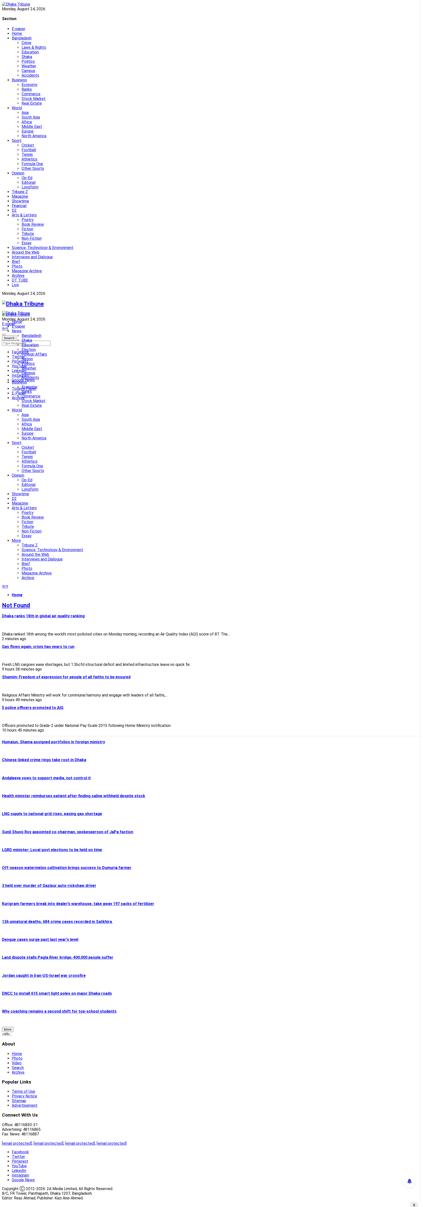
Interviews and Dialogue (32, 257)
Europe (28, 131)
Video (17, 1063)
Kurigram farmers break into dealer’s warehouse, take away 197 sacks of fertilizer (78, 903)
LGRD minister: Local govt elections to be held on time (52, 849)
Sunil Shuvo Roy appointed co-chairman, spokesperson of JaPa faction (67, 832)
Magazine (20, 196)
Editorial (28, 182)
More (16, 540)
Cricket (28, 145)
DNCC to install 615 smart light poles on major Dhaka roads (57, 993)
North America (34, 136)
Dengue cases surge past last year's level (40, 939)
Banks (27, 89)
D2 (14, 210)
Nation (27, 359)
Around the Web (25, 252)
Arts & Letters (24, 215)
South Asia (31, 117)
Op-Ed (27, 177)
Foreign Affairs (34, 354)
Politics (28, 61)
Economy (29, 84)
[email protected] (17, 1143)
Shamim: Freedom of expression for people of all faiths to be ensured (66, 677)
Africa (27, 122)
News (17, 331)
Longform (30, 187)
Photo (17, 266)
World (17, 108)
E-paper (18, 28)
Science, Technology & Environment (42, 247)
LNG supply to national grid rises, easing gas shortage (52, 813)
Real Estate (32, 103)
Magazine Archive (27, 271)
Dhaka (27, 56)
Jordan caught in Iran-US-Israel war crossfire (44, 975)
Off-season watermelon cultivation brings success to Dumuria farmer (66, 867)
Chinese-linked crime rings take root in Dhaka (44, 760)
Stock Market (34, 98)
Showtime (20, 201)
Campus (28, 70)
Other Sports (33, 168)
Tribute (28, 233)
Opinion (18, 173)
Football (29, 150)
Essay (27, 243)
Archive (18, 275)
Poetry (28, 219)
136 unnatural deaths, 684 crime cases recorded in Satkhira (57, 921)
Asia (25, 112)
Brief (16, 261)
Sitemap (19, 1100)
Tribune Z (20, 191)
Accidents (30, 75)
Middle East (32, 126)
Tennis (27, 154)
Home (17, 33)
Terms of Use (23, 1091)
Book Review (33, 224)
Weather (29, 66)
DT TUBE (20, 280)
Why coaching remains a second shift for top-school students (59, 1011)
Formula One (32, 164)
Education (30, 52)
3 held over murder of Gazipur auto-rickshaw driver (49, 885)
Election (29, 349)
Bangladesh (22, 38)
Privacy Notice (24, 1096)
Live (15, 285)
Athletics (29, 159)
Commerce (31, 94)
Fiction (27, 229)
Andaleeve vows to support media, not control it (46, 778)
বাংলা (5, 328)
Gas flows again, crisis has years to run (38, 646)
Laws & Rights (34, 47)
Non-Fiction (32, 238)
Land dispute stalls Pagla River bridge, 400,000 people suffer (57, 957)
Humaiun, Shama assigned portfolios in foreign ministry (53, 742)
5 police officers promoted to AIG (32, 707)
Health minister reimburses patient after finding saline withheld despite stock (73, 796)
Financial (19, 205)
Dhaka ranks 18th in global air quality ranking (43, 616)
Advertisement (24, 1105)
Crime (26, 42)
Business (19, 80)
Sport (17, 140)
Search (18, 1067)
